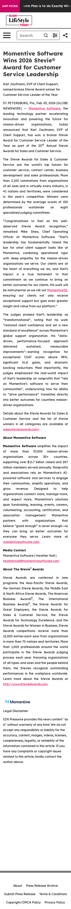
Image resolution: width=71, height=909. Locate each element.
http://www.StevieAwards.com (25, 684)
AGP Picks (10, 6)
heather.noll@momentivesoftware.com (31, 561)
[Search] (45, 35)
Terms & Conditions (53, 894)
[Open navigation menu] (7, 35)
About (17, 886)
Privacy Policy (54, 902)
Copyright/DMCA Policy (23, 902)
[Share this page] (65, 35)
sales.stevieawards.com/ (21, 429)
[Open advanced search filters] (54, 35)
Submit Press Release (19, 894)
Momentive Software (45, 108)
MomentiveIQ (57, 290)
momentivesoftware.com (21, 542)
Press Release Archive (42, 886)
